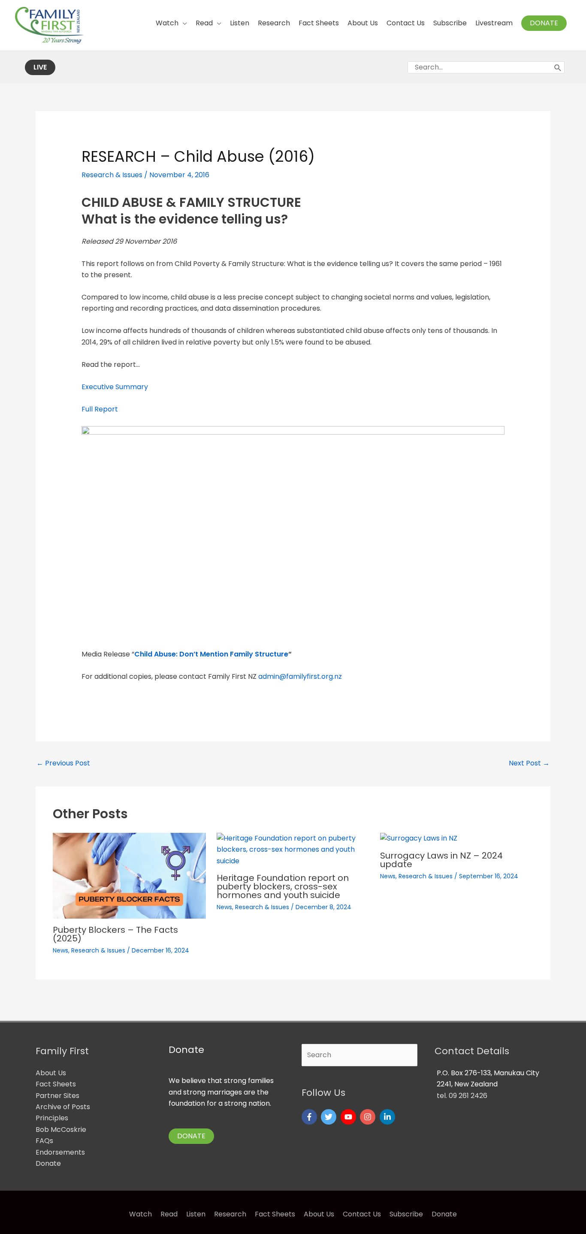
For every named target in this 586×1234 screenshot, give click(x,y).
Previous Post (63, 763)
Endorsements (60, 1152)
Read (169, 1214)
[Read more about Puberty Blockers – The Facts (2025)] (129, 875)
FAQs (44, 1141)
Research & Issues (112, 175)
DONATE (191, 1136)
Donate (48, 1163)
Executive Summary (115, 387)
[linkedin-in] (388, 1117)
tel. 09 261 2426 (462, 1096)
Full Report (100, 409)
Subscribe (406, 1214)
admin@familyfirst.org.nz (300, 676)
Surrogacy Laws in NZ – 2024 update (441, 860)
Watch (140, 1214)
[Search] (558, 67)
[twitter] (329, 1117)
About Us (51, 1073)
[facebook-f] (310, 1117)
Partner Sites (57, 1096)
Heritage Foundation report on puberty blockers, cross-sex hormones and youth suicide (283, 886)
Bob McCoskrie (61, 1129)
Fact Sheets (56, 1084)
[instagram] (369, 1117)
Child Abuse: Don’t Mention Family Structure (211, 654)
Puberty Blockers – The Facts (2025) (115, 934)
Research (230, 1214)
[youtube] (349, 1117)
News (60, 950)
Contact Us (362, 1214)
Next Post (529, 763)
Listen (195, 1214)
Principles (52, 1118)
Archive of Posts (63, 1107)
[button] (544, 23)
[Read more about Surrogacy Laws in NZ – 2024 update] (418, 838)
